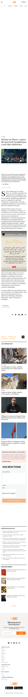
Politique (2, 648)
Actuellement (3, 5)
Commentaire (6, 472)
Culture (3, 136)
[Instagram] (19, 643)
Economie (3, 650)
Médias (2, 656)
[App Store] (9, 687)
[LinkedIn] (16, 643)
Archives (2, 669)
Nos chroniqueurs (4, 662)
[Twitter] (11, 643)
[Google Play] (18, 687)
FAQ (2, 673)
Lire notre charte (6, 461)
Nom (3, 488)
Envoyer (21, 633)
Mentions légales (4, 679)
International (3, 653)
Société (2, 651)
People (2, 659)
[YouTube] (14, 643)
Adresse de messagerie (8, 493)
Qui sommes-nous (4, 666)
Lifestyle (2, 660)
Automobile (3, 657)
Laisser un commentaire (14, 500)
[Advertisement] (14, 69)
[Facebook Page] (8, 643)
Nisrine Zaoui (6, 184)
